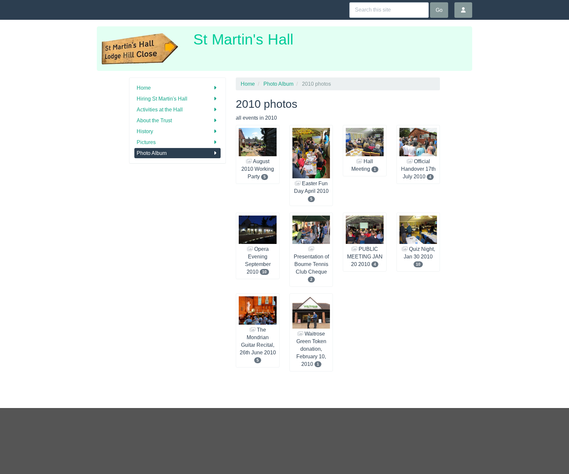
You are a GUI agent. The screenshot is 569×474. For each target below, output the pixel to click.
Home (144, 88)
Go (439, 10)
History (145, 131)
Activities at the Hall (160, 109)
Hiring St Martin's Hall (162, 99)
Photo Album (152, 153)
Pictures (146, 142)
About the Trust (154, 120)
